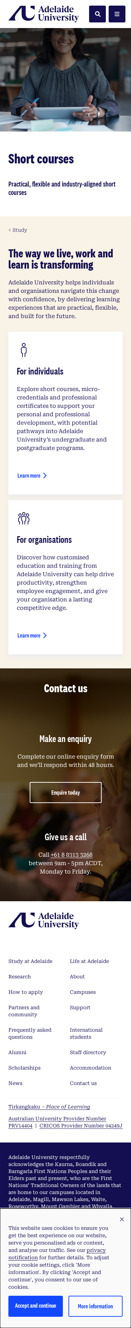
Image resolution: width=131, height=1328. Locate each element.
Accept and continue (35, 1305)
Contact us (83, 1083)
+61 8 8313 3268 (72, 854)
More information (95, 1306)
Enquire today (65, 792)
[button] (122, 1219)
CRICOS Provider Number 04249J (81, 1125)
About (77, 976)
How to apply (25, 992)
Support (80, 1007)
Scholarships (24, 1068)
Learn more (29, 475)
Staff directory (88, 1052)
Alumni (17, 1052)
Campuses (83, 992)
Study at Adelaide (30, 961)
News (15, 1083)
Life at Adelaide (89, 961)
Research (19, 976)
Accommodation (90, 1068)
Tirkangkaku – (49, 1107)
